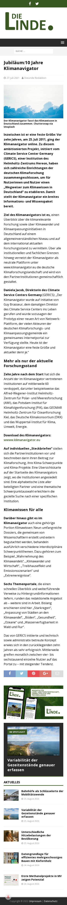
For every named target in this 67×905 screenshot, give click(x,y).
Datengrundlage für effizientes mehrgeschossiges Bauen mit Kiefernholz (41, 857)
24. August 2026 (31, 865)
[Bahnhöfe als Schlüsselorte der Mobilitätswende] (11, 795)
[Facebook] (30, 3)
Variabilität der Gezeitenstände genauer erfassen (31, 765)
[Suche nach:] (34, 51)
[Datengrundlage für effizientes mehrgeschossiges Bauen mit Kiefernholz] (11, 858)
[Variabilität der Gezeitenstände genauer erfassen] (33, 741)
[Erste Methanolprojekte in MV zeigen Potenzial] (11, 880)
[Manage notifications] (8, 897)
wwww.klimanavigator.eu (22, 440)
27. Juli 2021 (13, 78)
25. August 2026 (31, 798)
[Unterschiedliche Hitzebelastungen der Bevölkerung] (11, 836)
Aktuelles (12, 782)
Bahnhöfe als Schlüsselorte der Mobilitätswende (42, 792)
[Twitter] (37, 3)
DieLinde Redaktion (35, 78)
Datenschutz (50, 901)
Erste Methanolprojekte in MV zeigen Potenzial (41, 877)
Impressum (36, 901)
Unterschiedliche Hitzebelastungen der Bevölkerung (36, 835)
